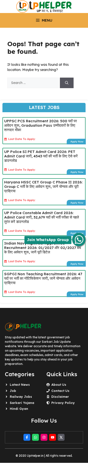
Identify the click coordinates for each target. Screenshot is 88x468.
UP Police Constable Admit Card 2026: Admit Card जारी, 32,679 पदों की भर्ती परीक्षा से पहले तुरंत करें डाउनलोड (41, 217)
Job (13, 391)
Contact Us (60, 391)
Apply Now (76, 141)
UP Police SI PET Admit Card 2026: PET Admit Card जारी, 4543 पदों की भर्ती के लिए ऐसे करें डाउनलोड (41, 156)
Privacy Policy (63, 403)
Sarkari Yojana (22, 403)
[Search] (67, 83)
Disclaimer (60, 397)
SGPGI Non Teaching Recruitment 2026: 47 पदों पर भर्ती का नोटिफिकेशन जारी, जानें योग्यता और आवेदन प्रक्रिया (43, 278)
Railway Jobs (21, 397)
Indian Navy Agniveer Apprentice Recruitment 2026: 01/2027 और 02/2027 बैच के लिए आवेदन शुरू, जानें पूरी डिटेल (42, 247)
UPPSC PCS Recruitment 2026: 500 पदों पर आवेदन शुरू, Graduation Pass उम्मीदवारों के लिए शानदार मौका (40, 125)
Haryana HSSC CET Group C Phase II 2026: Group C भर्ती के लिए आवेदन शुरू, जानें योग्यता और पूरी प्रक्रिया (43, 186)
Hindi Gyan (19, 409)
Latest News (20, 384)
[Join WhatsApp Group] (79, 239)
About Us (58, 384)
